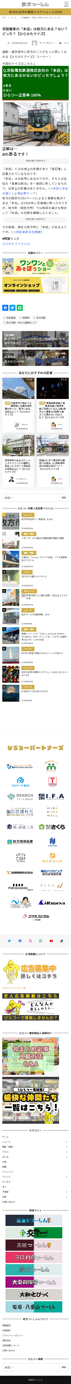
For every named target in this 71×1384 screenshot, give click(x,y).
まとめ (5, 1156)
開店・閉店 (7, 1146)
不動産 (5, 1191)
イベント (6, 1176)
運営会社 (6, 1340)
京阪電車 (11, 317)
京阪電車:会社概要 (28, 232)
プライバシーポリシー (13, 1335)
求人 (4, 1186)
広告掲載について (10, 1345)
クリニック (7, 1171)
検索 (64, 497)
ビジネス (6, 1181)
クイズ (66, 43)
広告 (4, 1196)
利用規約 (6, 1330)
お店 (4, 1161)
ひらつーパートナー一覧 (14, 987)
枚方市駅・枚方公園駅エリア (21, 322)
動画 (4, 1166)
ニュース (6, 1141)
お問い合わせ (8, 1201)
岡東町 (26, 317)
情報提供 (6, 1325)
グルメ (5, 1151)
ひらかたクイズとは (16, 244)
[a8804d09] (36, 123)
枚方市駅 (40, 317)
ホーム (5, 1136)
